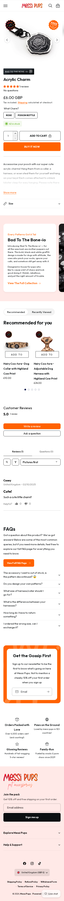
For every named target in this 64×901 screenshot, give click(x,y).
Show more (9, 192)
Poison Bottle (26, 114)
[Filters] (15, 462)
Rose (9, 114)
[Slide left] (7, 40)
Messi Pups (25, 893)
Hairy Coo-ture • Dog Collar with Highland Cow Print (16, 368)
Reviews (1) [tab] (17, 451)
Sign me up (32, 817)
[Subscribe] (48, 692)
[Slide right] (57, 40)
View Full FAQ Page (17, 563)
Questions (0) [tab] (46, 451)
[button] (5, 5)
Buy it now (32, 146)
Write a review (32, 426)
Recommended (16, 312)
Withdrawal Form (49, 882)
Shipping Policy (14, 882)
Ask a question (32, 433)
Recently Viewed (41, 312)
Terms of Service (25, 886)
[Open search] (7, 462)
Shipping (22, 102)
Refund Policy (31, 882)
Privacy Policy (42, 886)
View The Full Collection (22, 283)
